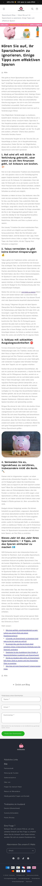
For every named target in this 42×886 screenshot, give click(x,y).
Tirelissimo (12, 875)
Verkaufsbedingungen (18, 881)
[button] (4, 9)
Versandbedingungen (24, 878)
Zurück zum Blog (22, 684)
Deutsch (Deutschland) (12, 808)
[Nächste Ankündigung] (38, 2)
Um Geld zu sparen (28, 292)
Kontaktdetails (36, 878)
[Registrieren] (33, 850)
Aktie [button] (5, 72)
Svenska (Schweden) (11, 813)
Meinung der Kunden (11, 773)
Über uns (7, 782)
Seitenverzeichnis (10, 778)
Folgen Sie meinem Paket (13, 787)
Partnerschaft (8, 768)
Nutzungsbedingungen (10, 878)
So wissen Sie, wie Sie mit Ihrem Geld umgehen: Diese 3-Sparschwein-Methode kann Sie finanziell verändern (22, 647)
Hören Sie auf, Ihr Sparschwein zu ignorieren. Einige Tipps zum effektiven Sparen (18, 18)
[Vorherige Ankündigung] (4, 2)
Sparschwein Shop (9, 15)
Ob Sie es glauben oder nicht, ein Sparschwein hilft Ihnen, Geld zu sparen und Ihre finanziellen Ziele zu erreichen (22, 660)
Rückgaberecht (21, 875)
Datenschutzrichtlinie (33, 875)
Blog (5, 764)
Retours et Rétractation (12, 791)
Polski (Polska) (9, 818)
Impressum (29, 881)
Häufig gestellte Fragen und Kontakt (16, 796)
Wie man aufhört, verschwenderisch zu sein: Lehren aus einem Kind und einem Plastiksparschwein (21, 633)
